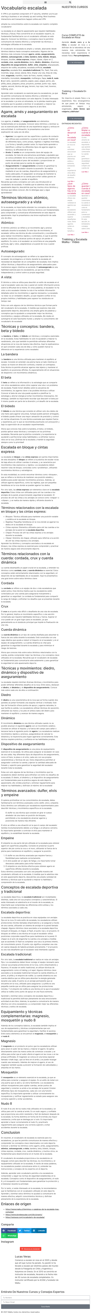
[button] (45, 2)
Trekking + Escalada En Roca (74, 92)
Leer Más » (71, 181)
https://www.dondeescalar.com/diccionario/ (24, 1214)
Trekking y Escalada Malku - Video (74, 241)
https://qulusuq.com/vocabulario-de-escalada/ (25, 1217)
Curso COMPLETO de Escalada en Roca (73, 36)
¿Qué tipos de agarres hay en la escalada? (72, 188)
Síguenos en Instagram (32, 1249)
